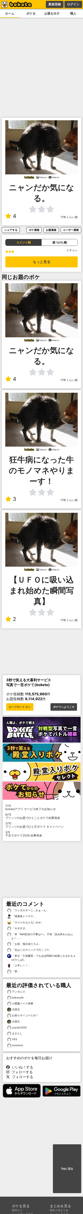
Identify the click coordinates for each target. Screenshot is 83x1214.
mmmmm (17, 1045)
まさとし (17, 1033)
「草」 (15, 971)
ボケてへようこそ (63, 706)
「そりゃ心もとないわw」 (27, 922)
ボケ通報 (34, 229)
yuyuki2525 (19, 1027)
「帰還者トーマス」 (23, 916)
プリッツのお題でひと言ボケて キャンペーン (34, 825)
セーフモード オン (20, 706)
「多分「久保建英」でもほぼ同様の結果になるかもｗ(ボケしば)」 (43, 957)
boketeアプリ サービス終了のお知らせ (30, 807)
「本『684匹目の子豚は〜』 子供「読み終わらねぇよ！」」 (42, 936)
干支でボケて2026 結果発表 (23, 834)
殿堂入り (17, 1210)
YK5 (14, 1039)
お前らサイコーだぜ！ (25, 1015)
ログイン (73, 4)
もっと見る (41, 262)
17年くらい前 (69, 217)
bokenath (18, 997)
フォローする (21, 1072)
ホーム (9, 13)
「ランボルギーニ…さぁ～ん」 (30, 910)
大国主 (16, 1009)
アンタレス (18, 991)
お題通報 (51, 229)
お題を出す (52, 13)
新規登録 (54, 4)
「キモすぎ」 (19, 928)
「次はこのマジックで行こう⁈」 (31, 949)
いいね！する (21, 1067)
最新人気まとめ (59, 1210)
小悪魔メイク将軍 (22, 1003)
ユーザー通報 (71, 229)
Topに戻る (67, 1168)
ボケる (31, 13)
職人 (73, 13)
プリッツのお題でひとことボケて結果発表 (32, 816)
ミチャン (72, 250)
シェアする (10, 229)
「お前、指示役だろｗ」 (26, 944)
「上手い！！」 (21, 965)
